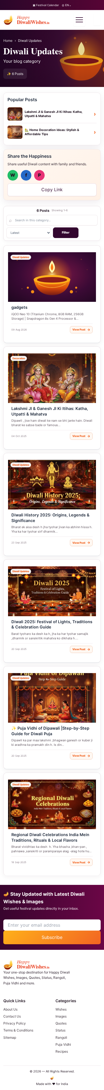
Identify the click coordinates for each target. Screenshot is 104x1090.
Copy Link (52, 189)
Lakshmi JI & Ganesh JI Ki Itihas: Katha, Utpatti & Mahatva (49, 411)
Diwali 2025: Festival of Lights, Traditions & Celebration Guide (51, 624)
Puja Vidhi (63, 1044)
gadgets (19, 307)
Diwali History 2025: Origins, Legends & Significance (50, 518)
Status (60, 1030)
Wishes (61, 1009)
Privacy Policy (14, 1023)
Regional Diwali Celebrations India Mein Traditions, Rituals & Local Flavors (50, 837)
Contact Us (12, 1016)
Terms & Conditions (18, 1030)
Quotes (61, 1023)
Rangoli (61, 1037)
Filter (66, 232)
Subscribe (52, 937)
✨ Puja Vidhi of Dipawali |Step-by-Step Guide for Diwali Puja (50, 731)
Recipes (61, 1051)
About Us (10, 1009)
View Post (81, 329)
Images (61, 1016)
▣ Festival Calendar (46, 5)
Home (7, 40)
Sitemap (9, 1037)
